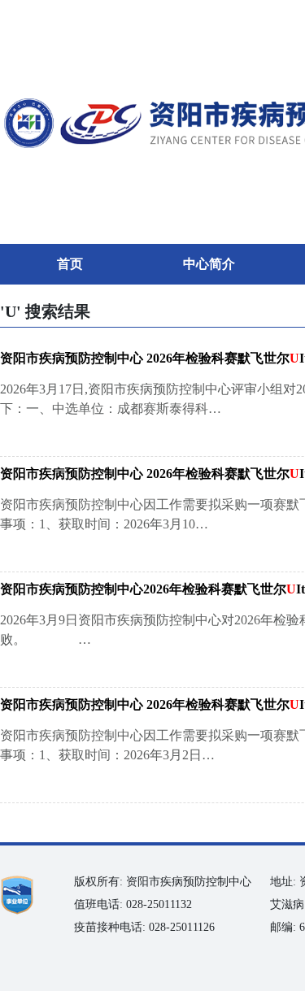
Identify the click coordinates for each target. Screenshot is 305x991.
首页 (70, 264)
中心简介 (209, 264)
